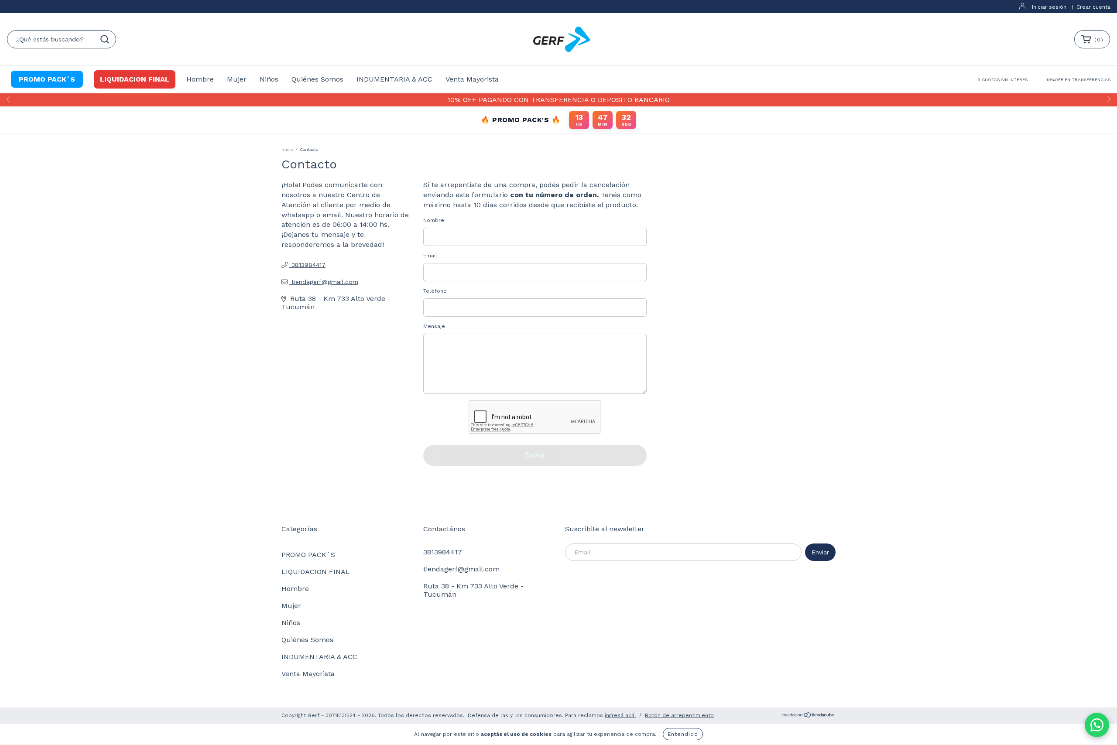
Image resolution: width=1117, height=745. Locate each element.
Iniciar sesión (1049, 7)
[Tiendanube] (808, 716)
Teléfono (435, 291)
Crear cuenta (1093, 7)
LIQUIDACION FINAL (134, 79)
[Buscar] (104, 39)
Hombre (200, 79)
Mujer (237, 79)
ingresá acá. (620, 715)
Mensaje (434, 326)
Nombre (433, 220)
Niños (269, 79)
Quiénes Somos (317, 79)
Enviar (535, 455)
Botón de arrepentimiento (679, 715)
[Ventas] (1097, 725)
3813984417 (307, 264)
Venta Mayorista (472, 79)
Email (430, 256)
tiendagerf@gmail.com (324, 281)
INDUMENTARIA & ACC (394, 79)
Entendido (683, 734)
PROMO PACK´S (47, 79)
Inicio (287, 149)
